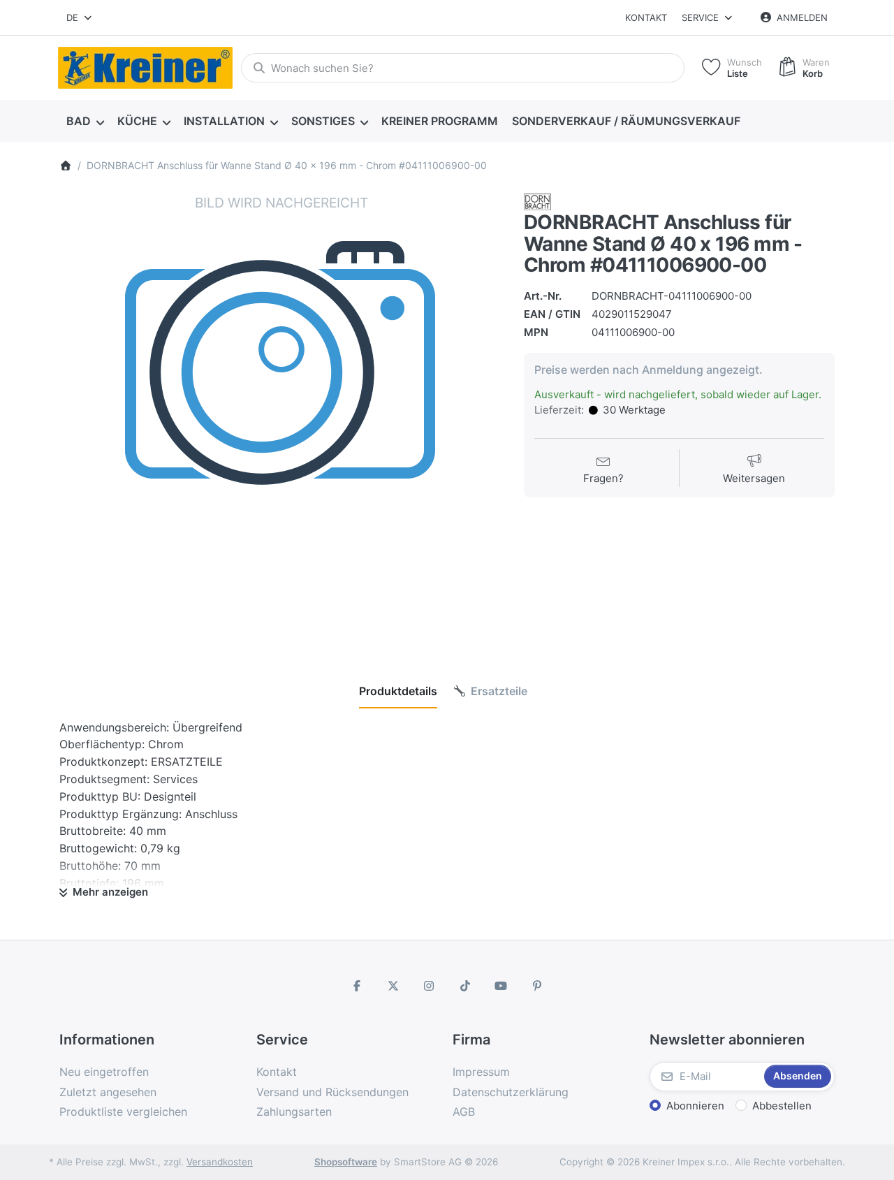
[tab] (398, 690)
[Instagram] (428, 985)
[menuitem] (84, 121)
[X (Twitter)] (393, 985)
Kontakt (646, 17)
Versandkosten (219, 1161)
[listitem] (281, 415)
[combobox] (80, 17)
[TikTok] (465, 985)
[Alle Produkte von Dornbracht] (537, 200)
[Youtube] (501, 985)
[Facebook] (357, 985)
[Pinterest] (537, 985)
